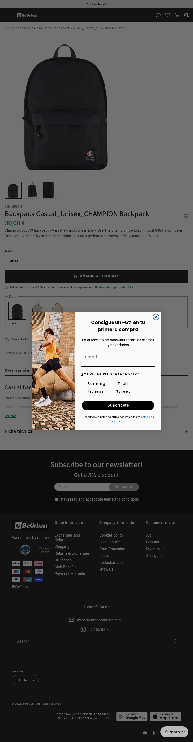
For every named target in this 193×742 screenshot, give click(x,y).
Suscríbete (118, 405)
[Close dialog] (156, 317)
